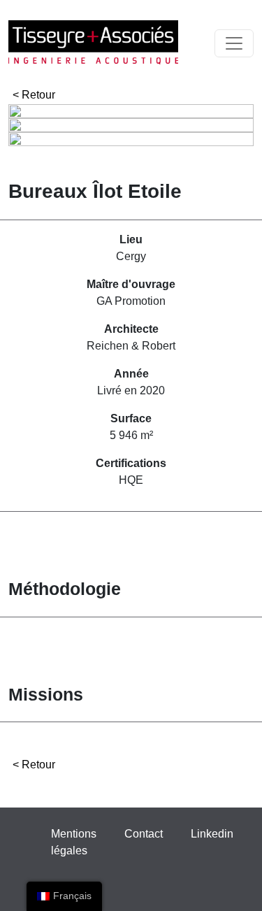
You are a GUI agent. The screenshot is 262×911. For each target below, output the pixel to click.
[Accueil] (93, 43)
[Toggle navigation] (234, 43)
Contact (143, 834)
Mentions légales (73, 842)
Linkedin (212, 834)
